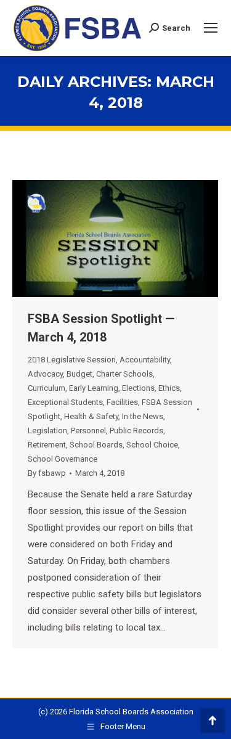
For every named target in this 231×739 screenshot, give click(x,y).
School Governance (62, 458)
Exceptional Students (65, 402)
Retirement (47, 444)
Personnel (88, 430)
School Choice (152, 444)
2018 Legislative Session (72, 359)
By (47, 473)
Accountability (145, 359)
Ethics (169, 388)
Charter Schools (124, 373)
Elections (138, 388)
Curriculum (46, 388)
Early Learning (93, 388)
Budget (79, 373)
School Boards (96, 444)
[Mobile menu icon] (211, 28)
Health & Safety (91, 416)
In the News (142, 416)
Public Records (136, 430)
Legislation (47, 430)
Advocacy (45, 373)
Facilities (122, 402)
